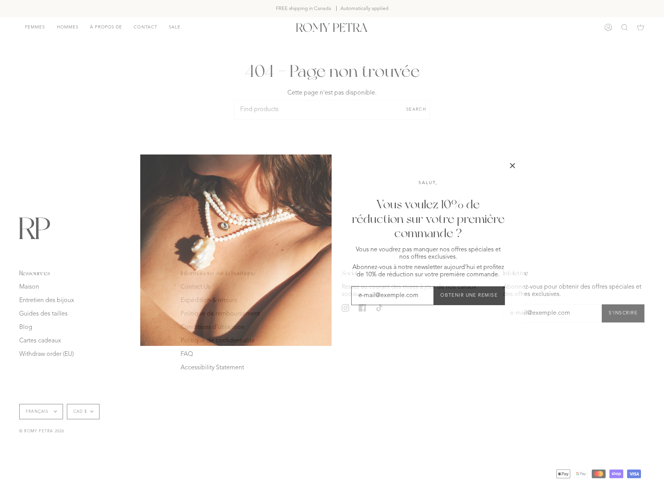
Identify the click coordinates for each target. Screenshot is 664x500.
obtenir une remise (469, 295)
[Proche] (512, 165)
